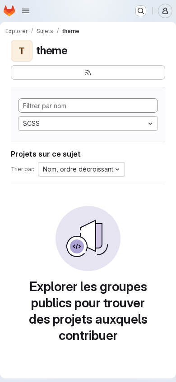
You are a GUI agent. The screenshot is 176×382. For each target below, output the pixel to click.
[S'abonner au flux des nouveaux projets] (88, 72)
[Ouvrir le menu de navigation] (26, 11)
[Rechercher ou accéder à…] (140, 10)
